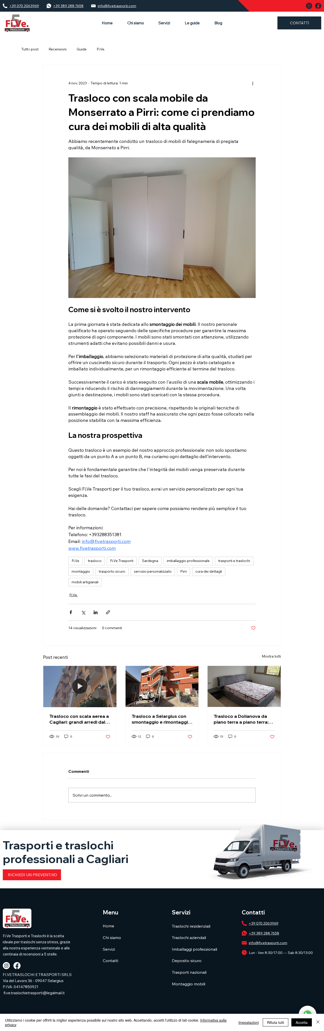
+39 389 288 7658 (68, 6)
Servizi (109, 949)
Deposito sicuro (186, 960)
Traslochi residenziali (191, 926)
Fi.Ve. (101, 49)
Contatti (110, 960)
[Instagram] (6, 965)
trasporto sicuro (112, 571)
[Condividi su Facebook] (70, 612)
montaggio (81, 571)
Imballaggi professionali (194, 949)
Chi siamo (112, 937)
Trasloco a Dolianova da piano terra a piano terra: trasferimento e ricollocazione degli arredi (242, 719)
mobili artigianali (85, 582)
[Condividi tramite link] (108, 612)
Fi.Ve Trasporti (121, 560)
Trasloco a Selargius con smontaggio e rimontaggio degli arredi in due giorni (161, 719)
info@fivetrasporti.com (117, 6)
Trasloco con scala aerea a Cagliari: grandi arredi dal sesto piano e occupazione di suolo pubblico (79, 719)
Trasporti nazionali (189, 972)
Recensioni (58, 49)
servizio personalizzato (153, 571)
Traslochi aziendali (189, 937)
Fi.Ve (75, 560)
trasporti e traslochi (234, 560)
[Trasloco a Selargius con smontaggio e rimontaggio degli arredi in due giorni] (162, 686)
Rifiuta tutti (275, 1022)
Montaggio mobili (188, 983)
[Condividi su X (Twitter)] (83, 612)
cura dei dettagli (208, 571)
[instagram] (309, 6)
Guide (82, 49)
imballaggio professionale (188, 560)
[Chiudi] (318, 1022)
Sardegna (150, 560)
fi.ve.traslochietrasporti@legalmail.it (34, 992)
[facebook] (318, 6)
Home (108, 925)
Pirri (183, 571)
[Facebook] (17, 965)
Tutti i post (29, 49)
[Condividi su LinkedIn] (95, 612)
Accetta (302, 1022)
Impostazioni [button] (248, 1022)
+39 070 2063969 (24, 6)
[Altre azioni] (253, 83)
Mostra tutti (271, 656)
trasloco (95, 560)
